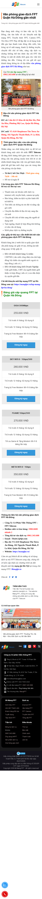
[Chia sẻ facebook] (9, 577)
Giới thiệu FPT (10, 705)
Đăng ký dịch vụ (11, 727)
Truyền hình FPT (28, 714)
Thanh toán (26, 736)
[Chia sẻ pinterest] (15, 577)
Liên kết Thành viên (12, 708)
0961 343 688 (28, 685)
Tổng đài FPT (27, 718)
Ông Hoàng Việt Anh (26, 688)
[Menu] (38, 4)
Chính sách (26, 733)
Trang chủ (4, 23)
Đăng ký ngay (21, 345)
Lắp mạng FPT (27, 708)
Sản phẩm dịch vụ (11, 740)
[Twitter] (39, 646)
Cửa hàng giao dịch (12, 743)
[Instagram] (29, 646)
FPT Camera (26, 711)
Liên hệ (24, 740)
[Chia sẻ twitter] (12, 577)
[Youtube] (34, 646)
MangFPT (23, 691)
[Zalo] (20, 646)
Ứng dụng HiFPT (11, 736)
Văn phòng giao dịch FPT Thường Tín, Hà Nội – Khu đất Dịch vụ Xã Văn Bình (19, 635)
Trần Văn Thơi (19, 586)
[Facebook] (24, 646)
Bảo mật (25, 730)
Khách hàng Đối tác (12, 711)
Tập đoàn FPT (10, 718)
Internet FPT (26, 705)
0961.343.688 (9, 74)
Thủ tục (25, 727)
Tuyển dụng (9, 714)
